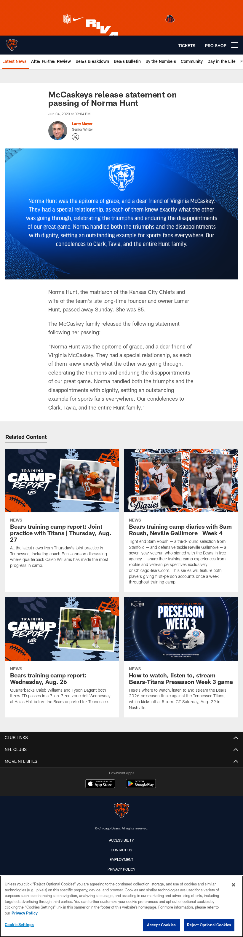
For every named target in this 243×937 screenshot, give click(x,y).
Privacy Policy (121, 869)
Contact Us (121, 850)
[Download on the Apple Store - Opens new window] (100, 784)
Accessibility (121, 840)
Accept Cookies (161, 924)
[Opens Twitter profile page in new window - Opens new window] (75, 136)
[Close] (233, 884)
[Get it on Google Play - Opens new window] (140, 786)
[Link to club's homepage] (12, 42)
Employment (121, 859)
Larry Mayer (82, 123)
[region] (121, 906)
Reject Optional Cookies (209, 924)
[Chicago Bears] (121, 811)
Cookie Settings (19, 924)
